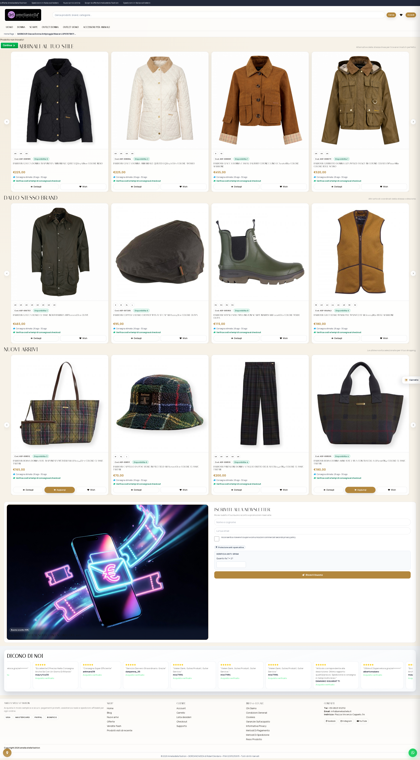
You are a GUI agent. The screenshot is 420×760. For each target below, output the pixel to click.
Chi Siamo (251, 708)
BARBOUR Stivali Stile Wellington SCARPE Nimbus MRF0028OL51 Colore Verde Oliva (156, 316)
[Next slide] (413, 122)
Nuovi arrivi (113, 717)
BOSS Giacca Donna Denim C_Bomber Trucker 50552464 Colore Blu (350, 163)
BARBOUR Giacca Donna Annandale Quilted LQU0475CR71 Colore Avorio (53, 163)
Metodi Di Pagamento (258, 730)
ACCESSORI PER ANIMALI (96, 27)
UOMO (9, 27)
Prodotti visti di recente (119, 730)
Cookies (250, 717)
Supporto (182, 726)
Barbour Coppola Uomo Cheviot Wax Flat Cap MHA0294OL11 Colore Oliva (55, 315)
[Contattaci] (7, 753)
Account (181, 708)
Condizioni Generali (256, 712)
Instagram (347, 721)
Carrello (181, 712)
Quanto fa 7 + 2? (224, 558)
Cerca (391, 14)
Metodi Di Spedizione (257, 734)
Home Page (9, 34)
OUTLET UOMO (71, 27)
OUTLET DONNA (50, 27)
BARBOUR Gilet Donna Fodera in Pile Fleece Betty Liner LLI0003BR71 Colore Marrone (356, 468)
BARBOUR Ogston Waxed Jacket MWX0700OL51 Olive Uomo (346, 315)
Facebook (331, 721)
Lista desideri (184, 717)
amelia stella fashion (30, 747)
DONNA (21, 27)
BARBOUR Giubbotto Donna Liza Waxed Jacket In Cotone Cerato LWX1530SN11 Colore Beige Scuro (256, 165)
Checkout (182, 721)
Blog (109, 712)
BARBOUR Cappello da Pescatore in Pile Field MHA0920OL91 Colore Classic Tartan (56, 468)
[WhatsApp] (413, 753)
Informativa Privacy (256, 726)
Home (110, 708)
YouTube (363, 721)
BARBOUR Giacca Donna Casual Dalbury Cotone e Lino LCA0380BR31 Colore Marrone (156, 165)
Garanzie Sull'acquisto (258, 721)
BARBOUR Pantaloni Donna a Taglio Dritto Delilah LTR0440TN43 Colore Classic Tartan (158, 468)
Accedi (410, 14)
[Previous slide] (7, 122)
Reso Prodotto (254, 739)
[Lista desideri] (401, 15)
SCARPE (34, 27)
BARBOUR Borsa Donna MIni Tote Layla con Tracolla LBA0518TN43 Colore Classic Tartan (259, 462)
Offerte (111, 721)
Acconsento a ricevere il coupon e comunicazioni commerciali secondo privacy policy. (258, 537)
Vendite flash (114, 726)
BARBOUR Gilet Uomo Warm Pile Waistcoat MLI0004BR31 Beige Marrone (253, 315)
